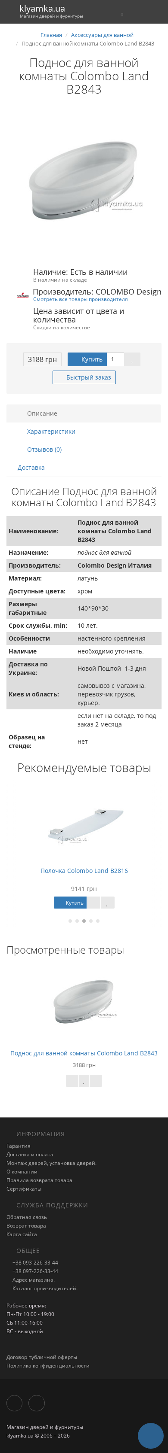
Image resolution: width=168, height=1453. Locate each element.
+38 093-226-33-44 (34, 1262)
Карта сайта (21, 1234)
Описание (41, 413)
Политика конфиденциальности (48, 1365)
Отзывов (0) (43, 449)
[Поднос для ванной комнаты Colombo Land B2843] (84, 182)
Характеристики (50, 431)
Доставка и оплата (29, 1154)
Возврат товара (26, 1225)
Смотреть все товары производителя (80, 298)
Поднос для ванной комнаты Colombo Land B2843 (84, 1053)
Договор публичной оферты (41, 1357)
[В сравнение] (96, 1081)
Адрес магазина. (33, 1279)
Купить (91, 359)
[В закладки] (132, 359)
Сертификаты (23, 1188)
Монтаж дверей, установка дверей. (51, 1163)
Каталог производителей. (44, 1288)
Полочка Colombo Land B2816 (84, 870)
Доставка (31, 467)
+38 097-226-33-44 (34, 1271)
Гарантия (18, 1145)
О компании (21, 1171)
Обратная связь (26, 1217)
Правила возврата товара (39, 1180)
